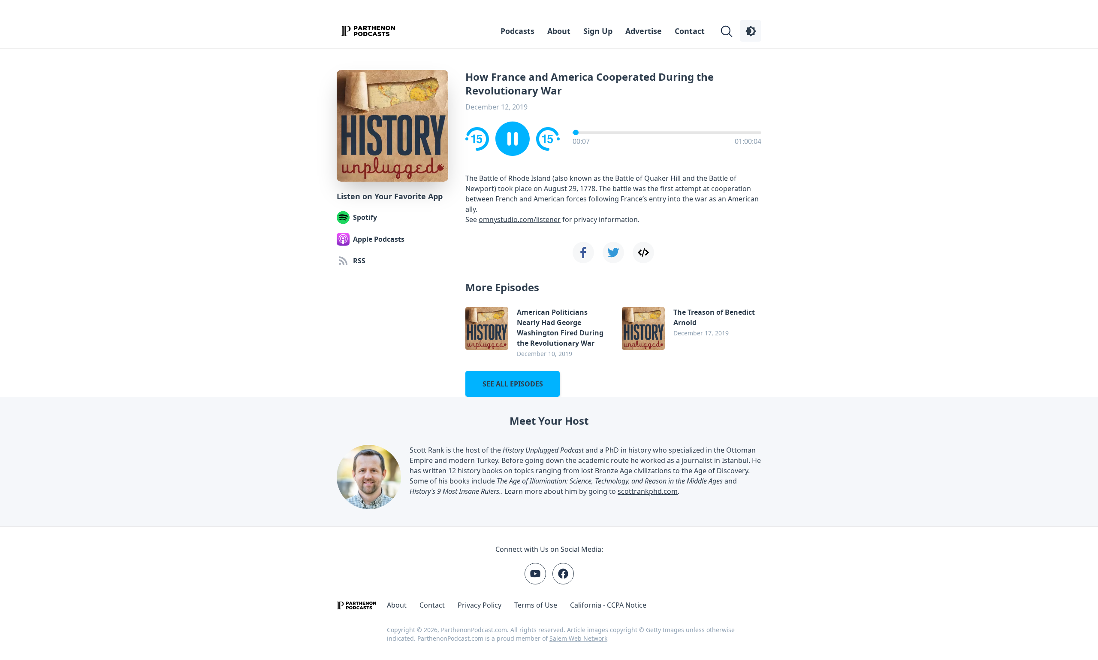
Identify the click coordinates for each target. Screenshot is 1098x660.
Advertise (643, 31)
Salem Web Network (578, 638)
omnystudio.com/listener (520, 219)
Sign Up (597, 31)
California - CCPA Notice (608, 605)
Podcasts (517, 31)
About (558, 31)
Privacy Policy (479, 605)
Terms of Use (535, 605)
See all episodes (513, 384)
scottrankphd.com (648, 491)
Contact (690, 31)
